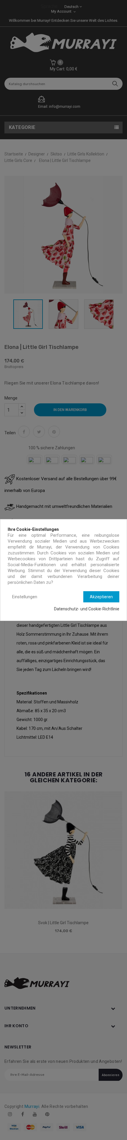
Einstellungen (24, 596)
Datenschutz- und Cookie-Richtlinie (86, 609)
